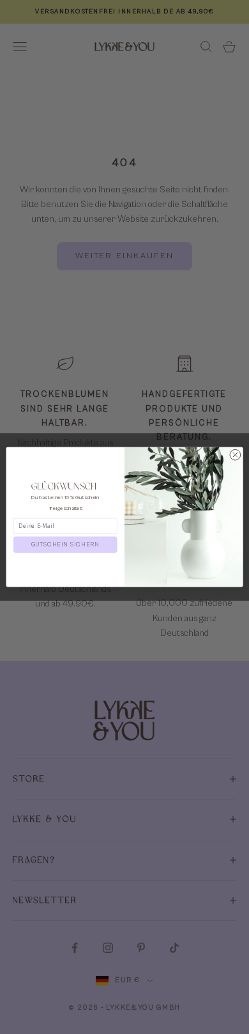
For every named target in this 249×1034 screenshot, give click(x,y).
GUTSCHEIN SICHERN (65, 544)
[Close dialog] (235, 454)
